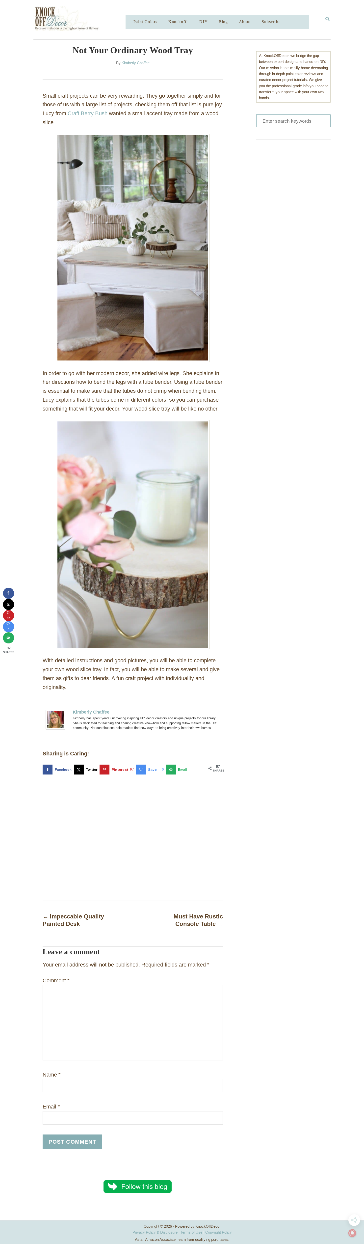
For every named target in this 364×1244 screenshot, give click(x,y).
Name (52, 1075)
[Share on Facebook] (8, 593)
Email (51, 1107)
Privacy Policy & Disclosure (155, 1232)
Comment (56, 980)
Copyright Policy (218, 1232)
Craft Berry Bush (87, 113)
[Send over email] (8, 637)
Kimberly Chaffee (136, 63)
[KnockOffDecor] (83, 19)
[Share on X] (8, 604)
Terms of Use (191, 1232)
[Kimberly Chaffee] (55, 733)
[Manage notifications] (352, 1233)
